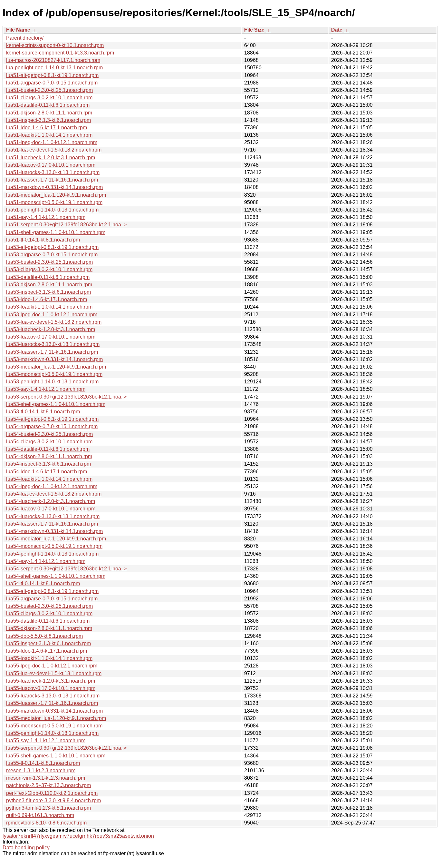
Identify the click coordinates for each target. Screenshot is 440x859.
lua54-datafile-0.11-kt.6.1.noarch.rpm (48, 449)
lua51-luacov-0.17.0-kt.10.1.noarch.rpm (50, 165)
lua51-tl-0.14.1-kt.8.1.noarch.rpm (43, 239)
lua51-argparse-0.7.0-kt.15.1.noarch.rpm (52, 82)
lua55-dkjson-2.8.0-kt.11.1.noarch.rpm (49, 628)
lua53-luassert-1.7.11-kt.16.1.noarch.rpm (52, 352)
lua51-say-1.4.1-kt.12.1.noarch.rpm (45, 217)
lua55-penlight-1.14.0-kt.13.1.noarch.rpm (52, 733)
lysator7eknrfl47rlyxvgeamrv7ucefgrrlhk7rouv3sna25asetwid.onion (78, 836)
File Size (254, 30)
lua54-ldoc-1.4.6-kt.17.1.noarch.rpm (46, 471)
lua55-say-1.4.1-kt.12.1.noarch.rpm (45, 740)
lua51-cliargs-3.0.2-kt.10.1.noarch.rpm (49, 97)
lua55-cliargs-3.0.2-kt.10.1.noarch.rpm (49, 613)
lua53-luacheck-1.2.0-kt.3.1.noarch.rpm (50, 329)
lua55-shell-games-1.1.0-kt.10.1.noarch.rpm (55, 755)
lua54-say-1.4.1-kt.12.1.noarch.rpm (45, 561)
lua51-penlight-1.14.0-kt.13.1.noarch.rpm (52, 209)
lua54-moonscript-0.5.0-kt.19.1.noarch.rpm (54, 546)
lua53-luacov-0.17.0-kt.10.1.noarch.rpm (50, 337)
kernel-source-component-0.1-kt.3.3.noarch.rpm (60, 52)
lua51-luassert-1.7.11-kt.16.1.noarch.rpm (52, 180)
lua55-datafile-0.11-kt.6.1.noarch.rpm (48, 621)
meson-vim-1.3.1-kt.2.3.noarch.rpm (45, 778)
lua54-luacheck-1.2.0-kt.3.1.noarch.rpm (50, 501)
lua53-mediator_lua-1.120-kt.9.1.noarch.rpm (56, 367)
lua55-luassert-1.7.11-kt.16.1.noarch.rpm (52, 703)
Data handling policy (26, 847)
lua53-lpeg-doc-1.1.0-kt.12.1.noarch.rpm (51, 314)
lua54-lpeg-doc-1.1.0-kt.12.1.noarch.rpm (51, 486)
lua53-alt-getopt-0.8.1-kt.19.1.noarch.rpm (52, 247)
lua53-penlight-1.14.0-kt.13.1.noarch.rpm (52, 381)
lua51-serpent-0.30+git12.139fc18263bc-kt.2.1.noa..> (66, 224)
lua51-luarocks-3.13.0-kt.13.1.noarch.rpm (53, 172)
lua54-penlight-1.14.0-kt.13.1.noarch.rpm (52, 554)
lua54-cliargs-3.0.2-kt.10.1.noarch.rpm (49, 441)
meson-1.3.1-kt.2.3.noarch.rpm (40, 770)
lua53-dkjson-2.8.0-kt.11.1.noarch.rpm (49, 284)
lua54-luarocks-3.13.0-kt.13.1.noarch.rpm (53, 516)
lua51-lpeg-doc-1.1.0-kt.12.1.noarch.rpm (51, 142)
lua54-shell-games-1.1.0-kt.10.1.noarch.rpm (55, 576)
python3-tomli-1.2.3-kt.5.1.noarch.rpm (48, 808)
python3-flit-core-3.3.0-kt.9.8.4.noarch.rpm (53, 800)
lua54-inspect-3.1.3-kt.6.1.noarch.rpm (48, 464)
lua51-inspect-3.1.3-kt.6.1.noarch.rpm (48, 120)
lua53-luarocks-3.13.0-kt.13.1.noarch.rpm (53, 344)
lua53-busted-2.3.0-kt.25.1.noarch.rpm (49, 262)
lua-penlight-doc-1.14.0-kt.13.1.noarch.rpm (54, 67)
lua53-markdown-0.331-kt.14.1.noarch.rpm (54, 359)
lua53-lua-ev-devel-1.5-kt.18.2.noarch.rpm (53, 322)
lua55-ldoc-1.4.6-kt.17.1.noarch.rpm (46, 651)
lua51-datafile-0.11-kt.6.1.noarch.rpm (48, 105)
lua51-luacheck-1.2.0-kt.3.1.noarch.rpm (50, 157)
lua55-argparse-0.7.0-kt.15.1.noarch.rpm (52, 598)
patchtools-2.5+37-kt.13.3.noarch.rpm (48, 785)
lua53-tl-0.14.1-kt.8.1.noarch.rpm (43, 411)
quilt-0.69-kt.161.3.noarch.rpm (40, 815)
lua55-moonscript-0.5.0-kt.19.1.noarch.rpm (54, 725)
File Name (18, 30)
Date (336, 30)
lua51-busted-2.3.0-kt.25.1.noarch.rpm (49, 90)
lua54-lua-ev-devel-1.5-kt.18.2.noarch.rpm (53, 494)
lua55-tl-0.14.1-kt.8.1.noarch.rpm (43, 763)
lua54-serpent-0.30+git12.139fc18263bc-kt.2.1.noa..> (66, 568)
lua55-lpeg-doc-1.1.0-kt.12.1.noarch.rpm (51, 665)
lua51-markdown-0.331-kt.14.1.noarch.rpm (54, 187)
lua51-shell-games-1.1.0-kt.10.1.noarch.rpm (55, 232)
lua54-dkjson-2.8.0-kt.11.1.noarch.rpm (49, 456)
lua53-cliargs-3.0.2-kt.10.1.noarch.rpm (49, 269)
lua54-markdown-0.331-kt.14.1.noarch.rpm (54, 531)
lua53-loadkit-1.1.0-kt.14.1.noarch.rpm (49, 307)
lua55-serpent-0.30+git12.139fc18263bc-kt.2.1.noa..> (66, 748)
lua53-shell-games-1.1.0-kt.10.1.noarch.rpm (55, 404)
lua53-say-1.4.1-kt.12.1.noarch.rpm (45, 389)
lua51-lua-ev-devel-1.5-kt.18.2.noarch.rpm (53, 150)
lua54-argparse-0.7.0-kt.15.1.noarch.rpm (52, 426)
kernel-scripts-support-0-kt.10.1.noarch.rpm (55, 45)
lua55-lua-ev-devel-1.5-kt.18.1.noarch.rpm (53, 673)
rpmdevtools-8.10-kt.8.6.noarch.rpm (46, 822)
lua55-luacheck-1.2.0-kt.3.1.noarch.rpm (50, 681)
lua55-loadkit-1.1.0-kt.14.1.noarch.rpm (49, 658)
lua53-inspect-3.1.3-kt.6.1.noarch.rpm (48, 292)
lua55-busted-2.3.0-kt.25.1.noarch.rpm (49, 606)
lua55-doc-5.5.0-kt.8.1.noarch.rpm (44, 636)
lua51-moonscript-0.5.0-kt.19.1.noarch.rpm (54, 202)
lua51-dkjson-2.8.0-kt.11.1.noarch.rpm (49, 112)
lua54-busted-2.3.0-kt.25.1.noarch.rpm (49, 434)
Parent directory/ (24, 38)
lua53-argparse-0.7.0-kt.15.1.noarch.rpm (52, 254)
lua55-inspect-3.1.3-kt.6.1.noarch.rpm (48, 643)
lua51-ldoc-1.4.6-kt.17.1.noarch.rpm (46, 127)
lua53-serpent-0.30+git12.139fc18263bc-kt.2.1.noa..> (66, 397)
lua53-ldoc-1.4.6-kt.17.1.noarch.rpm (46, 299)
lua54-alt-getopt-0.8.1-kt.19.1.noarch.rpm (52, 419)
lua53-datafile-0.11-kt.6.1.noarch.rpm (48, 277)
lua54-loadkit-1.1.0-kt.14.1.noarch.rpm (49, 479)
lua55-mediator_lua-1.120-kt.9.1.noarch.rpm (56, 718)
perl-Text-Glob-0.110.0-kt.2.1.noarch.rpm (52, 793)
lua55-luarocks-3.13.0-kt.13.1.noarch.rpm (53, 695)
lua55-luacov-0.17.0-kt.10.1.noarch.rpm (50, 688)
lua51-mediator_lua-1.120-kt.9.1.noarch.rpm (56, 195)
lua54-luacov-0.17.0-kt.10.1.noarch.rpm (50, 508)
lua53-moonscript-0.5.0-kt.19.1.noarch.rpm (54, 374)
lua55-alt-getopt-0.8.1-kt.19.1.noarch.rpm (52, 591)
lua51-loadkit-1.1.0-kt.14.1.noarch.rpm (49, 135)
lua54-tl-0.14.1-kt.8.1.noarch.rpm (43, 583)
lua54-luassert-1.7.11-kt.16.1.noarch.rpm (52, 524)
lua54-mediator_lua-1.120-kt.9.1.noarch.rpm (56, 538)
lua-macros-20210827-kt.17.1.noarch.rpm (53, 60)
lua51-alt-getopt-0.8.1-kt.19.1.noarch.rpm (52, 75)
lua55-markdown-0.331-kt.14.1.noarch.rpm (54, 711)
